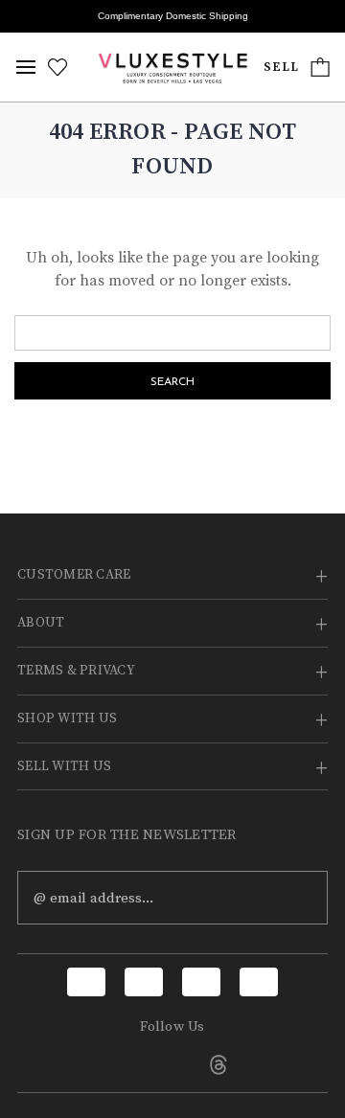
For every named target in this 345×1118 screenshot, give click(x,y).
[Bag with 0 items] (320, 67)
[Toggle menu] (25, 67)
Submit (300, 897)
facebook (126, 1064)
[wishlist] (57, 67)
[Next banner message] (319, 16)
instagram (172, 1064)
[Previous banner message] (25, 16)
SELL (281, 67)
